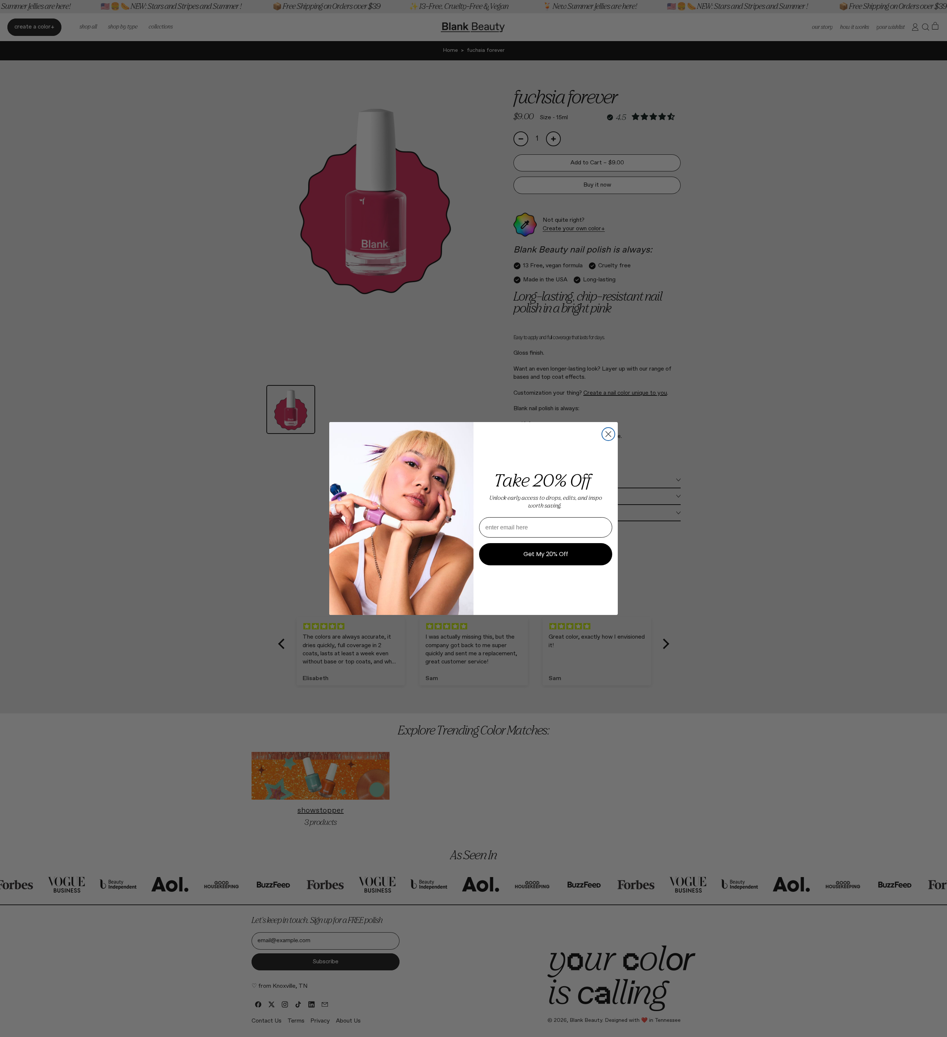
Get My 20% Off (545, 554)
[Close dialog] (608, 434)
